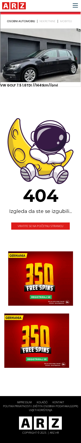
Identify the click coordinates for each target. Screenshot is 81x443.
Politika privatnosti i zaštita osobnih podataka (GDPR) (40, 406)
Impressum (24, 402)
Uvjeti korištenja (40, 410)
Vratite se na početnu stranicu (40, 226)
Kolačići (42, 402)
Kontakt (58, 402)
